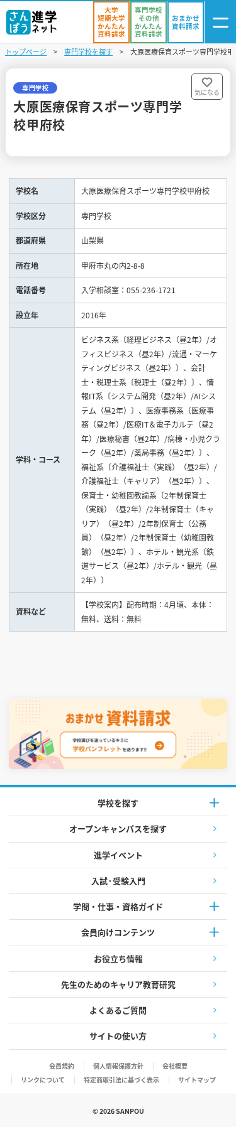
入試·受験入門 (118, 881)
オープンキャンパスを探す (118, 828)
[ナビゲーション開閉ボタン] (220, 22)
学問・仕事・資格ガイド (118, 906)
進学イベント (118, 855)
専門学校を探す (88, 51)
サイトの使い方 (118, 1036)
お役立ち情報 (118, 958)
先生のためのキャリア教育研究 (118, 984)
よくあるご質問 (118, 1010)
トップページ (26, 51)
